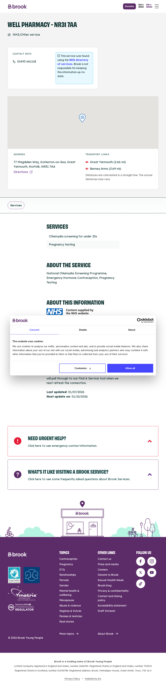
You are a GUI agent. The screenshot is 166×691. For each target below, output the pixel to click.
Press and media (108, 564)
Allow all (130, 368)
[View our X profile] (140, 572)
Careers (103, 569)
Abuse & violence (70, 605)
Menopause (66, 600)
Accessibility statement (112, 605)
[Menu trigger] (157, 6)
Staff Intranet (106, 610)
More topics (66, 633)
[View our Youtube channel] (151, 572)
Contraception (68, 558)
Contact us (104, 558)
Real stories (66, 621)
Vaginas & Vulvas (70, 610)
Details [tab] (83, 329)
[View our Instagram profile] (151, 561)
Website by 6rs (93, 678)
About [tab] (131, 329)
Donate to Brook (108, 574)
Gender (64, 585)
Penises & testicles (70, 616)
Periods (64, 580)
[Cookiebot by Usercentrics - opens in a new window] (139, 320)
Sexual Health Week (111, 580)
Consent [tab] (34, 329)
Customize (81, 368)
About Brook (105, 633)
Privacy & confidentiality (113, 590)
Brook (17, 6)
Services (16, 205)
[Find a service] (149, 6)
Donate (129, 6)
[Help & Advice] (141, 6)
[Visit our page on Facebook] (140, 561)
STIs (62, 569)
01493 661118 (26, 61)
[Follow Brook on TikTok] (140, 583)
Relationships (67, 574)
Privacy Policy (72, 678)
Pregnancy (66, 564)
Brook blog (105, 585)
